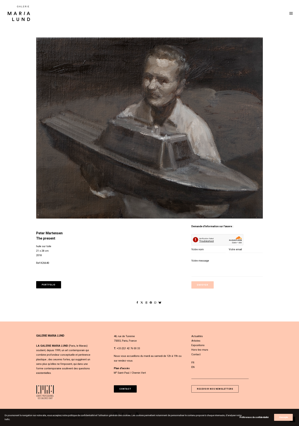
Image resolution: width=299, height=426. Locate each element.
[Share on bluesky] (160, 303)
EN (192, 367)
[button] (291, 13)
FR (192, 362)
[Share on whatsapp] (155, 303)
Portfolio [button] (49, 285)
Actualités (197, 336)
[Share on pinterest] (151, 303)
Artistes (195, 340)
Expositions (198, 345)
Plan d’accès (122, 368)
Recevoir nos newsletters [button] (215, 389)
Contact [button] (125, 389)
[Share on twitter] (142, 303)
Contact (196, 354)
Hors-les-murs (199, 349)
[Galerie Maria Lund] (18, 13)
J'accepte (283, 417)
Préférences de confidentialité (254, 417)
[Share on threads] (146, 303)
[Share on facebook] (137, 303)
